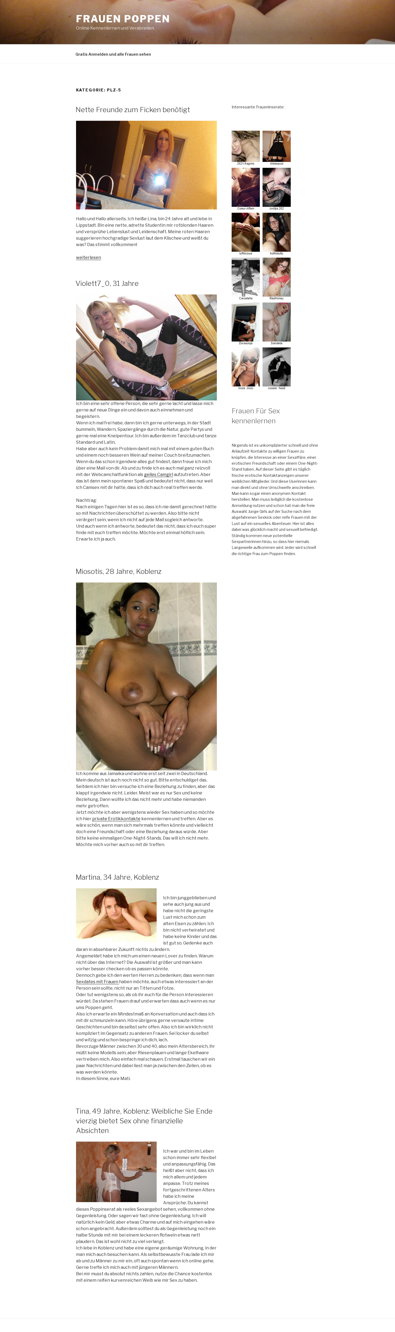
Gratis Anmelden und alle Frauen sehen (113, 54)
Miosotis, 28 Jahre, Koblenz (118, 571)
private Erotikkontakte (116, 818)
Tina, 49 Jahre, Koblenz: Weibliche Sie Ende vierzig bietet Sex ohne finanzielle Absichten (144, 1121)
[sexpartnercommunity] (262, 388)
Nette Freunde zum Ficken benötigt (133, 109)
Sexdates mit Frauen (97, 981)
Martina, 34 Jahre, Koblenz (117, 877)
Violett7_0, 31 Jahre (107, 283)
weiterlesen (88, 257)
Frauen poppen (123, 19)
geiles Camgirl (158, 474)
